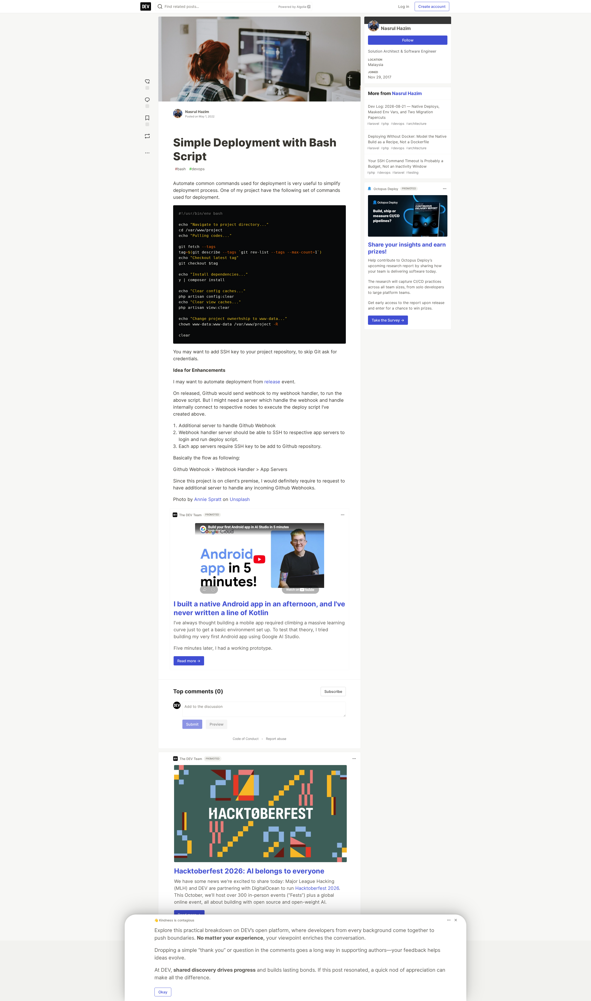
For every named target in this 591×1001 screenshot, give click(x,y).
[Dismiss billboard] (455, 920)
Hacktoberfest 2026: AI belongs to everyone (249, 871)
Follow (407, 40)
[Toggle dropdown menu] (342, 514)
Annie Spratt (207, 499)
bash (180, 169)
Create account (432, 6)
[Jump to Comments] (147, 102)
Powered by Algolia (292, 7)
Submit (192, 724)
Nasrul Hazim (197, 111)
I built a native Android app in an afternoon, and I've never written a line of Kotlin (259, 608)
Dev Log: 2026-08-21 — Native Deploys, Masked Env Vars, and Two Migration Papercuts (403, 114)
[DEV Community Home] (145, 6)
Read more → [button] (188, 660)
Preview (216, 724)
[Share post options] (147, 153)
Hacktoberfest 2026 (317, 888)
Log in (403, 6)
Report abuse (276, 739)
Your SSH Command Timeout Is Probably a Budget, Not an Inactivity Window (405, 166)
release (272, 381)
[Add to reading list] (147, 120)
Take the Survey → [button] (388, 320)
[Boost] (147, 136)
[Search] (160, 6)
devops (197, 169)
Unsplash (240, 499)
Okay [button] (162, 992)
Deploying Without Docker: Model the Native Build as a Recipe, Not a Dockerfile (406, 142)
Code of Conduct (246, 739)
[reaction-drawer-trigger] (147, 84)
